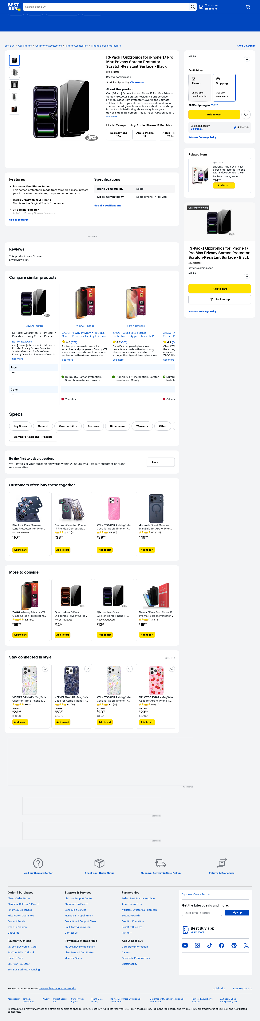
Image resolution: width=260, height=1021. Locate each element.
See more (111, 116)
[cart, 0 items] (248, 7)
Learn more (198, 932)
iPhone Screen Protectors (106, 45)
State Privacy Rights (77, 1000)
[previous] (108, 134)
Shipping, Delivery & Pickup (23, 904)
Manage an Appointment (79, 915)
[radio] (199, 88)
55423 (214, 105)
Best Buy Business (132, 926)
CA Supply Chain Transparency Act (228, 1000)
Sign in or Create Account (196, 894)
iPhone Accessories (76, 45)
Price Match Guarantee (21, 915)
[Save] (246, 114)
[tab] (20, 426)
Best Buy (9, 45)
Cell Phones (25, 45)
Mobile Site (218, 988)
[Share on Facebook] (222, 945)
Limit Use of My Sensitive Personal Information (166, 1000)
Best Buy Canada (242, 988)
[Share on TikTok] (210, 945)
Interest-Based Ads (60, 1000)
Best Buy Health (131, 915)
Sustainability (129, 963)
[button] (247, 59)
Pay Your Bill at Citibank (21, 952)
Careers (126, 952)
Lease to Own (15, 958)
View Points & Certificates (79, 952)
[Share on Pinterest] (234, 945)
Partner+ (127, 932)
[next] (173, 134)
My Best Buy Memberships (80, 946)
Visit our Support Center (79, 898)
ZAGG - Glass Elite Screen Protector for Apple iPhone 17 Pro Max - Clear (135, 334)
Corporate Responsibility (136, 958)
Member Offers (73, 958)
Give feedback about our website (57, 988)
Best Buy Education (133, 921)
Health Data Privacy (97, 1000)
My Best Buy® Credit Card (22, 946)
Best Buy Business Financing (24, 969)
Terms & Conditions (28, 1000)
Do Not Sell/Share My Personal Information (125, 1000)
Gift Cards (13, 932)
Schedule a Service (75, 909)
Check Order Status (19, 898)
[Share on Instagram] (197, 945)
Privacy (45, 999)
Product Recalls (16, 921)
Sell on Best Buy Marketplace (138, 898)
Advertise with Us (132, 904)
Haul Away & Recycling (78, 926)
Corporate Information (135, 946)
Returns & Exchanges (20, 909)
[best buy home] (14, 7)
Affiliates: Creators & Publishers (139, 909)
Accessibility (14, 999)
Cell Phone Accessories (48, 45)
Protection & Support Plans (80, 921)
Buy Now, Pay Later (19, 963)
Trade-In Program (18, 926)
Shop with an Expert (76, 904)
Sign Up (237, 912)
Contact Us (71, 932)
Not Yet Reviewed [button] (22, 341)
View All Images (34, 325)
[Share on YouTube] (185, 945)
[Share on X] (246, 945)
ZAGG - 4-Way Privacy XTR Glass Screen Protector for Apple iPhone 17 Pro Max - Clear (84, 334)
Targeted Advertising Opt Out (202, 1000)
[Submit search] (193, 7)
